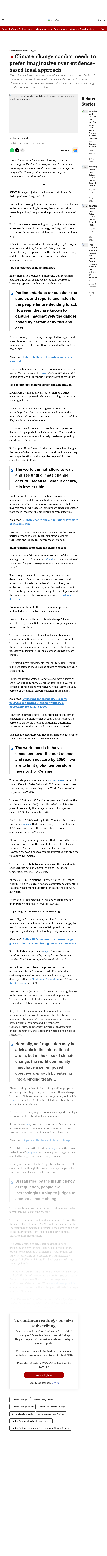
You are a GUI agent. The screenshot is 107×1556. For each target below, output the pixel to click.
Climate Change (19, 1399)
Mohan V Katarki (18, 137)
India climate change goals (51, 1413)
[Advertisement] (53, 4)
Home (5, 29)
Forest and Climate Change (52, 1406)
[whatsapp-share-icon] (12, 151)
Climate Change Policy (22, 1406)
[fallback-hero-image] (85, 111)
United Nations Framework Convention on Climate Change (40, 1428)
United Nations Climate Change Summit (31, 1421)
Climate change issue (42, 1399)
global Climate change (22, 1413)
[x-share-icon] (17, 151)
